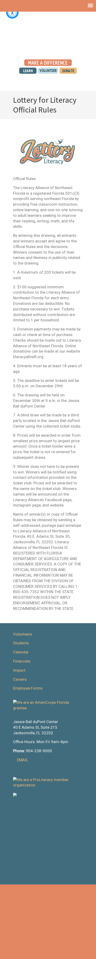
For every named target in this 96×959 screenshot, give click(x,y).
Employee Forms (27, 688)
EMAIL (22, 760)
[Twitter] (41, 50)
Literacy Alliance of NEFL (48, 30)
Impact (19, 670)
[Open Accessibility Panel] (12, 12)
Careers (20, 679)
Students (21, 643)
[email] (54, 50)
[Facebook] (48, 50)
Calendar (21, 652)
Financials (22, 661)
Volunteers (22, 634)
